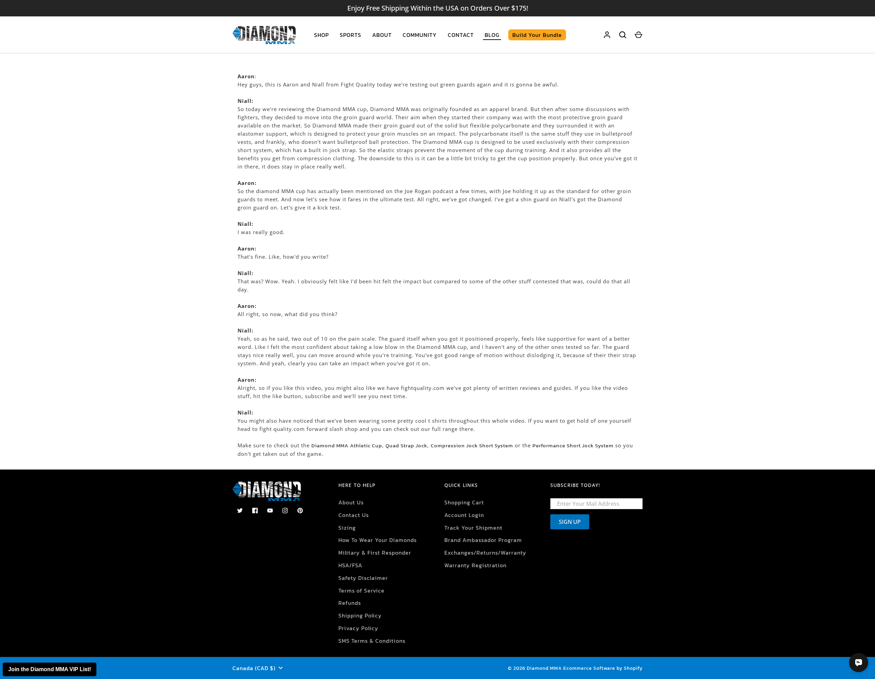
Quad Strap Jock (406, 445)
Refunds (349, 603)
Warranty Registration (475, 565)
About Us (351, 502)
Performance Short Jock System (573, 445)
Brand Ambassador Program (483, 540)
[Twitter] (239, 510)
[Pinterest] (300, 510)
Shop (321, 35)
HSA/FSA (350, 565)
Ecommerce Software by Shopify (603, 668)
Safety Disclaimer (363, 578)
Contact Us (353, 515)
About (382, 35)
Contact (461, 35)
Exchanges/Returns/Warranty (485, 552)
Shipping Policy (360, 615)
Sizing (347, 528)
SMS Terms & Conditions (371, 641)
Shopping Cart (464, 502)
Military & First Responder (374, 552)
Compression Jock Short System (472, 445)
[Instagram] (285, 510)
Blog (492, 35)
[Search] (622, 34)
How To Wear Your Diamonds (377, 540)
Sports (350, 35)
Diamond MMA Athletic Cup (346, 445)
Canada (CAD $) (253, 668)
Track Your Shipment (473, 528)
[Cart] (638, 34)
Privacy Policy (358, 628)
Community (420, 35)
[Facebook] (254, 510)
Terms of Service (361, 590)
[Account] (607, 34)
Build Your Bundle (537, 35)
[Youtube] (270, 510)
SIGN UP (570, 522)
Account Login (464, 515)
